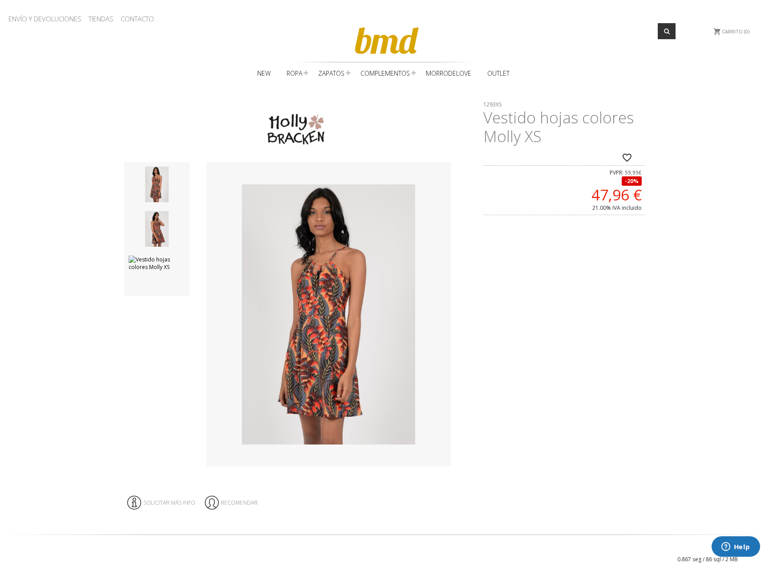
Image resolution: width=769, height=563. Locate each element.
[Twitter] (635, 543)
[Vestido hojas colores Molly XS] (329, 314)
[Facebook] (621, 543)
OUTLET (498, 73)
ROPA (294, 73)
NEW (264, 73)
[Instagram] (628, 543)
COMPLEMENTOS (385, 73)
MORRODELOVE (448, 73)
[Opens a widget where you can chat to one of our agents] (735, 547)
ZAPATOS (331, 73)
